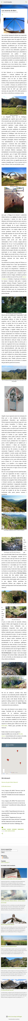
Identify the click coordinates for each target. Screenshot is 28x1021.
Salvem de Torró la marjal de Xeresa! (9, 946)
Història (4, 829)
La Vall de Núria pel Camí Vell (7, 990)
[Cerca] (26, 2)
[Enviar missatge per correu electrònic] (2, 827)
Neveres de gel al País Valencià (10, 782)
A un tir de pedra (8, 2)
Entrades (5, 856)
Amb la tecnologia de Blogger (15, 1016)
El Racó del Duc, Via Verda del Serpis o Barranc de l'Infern (13, 968)
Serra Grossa (21, 829)
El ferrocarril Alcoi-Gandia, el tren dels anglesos (11, 878)
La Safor (9, 829)
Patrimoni (14, 829)
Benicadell (4, 725)
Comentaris (6, 858)
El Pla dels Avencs (6, 786)
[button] (2, 15)
